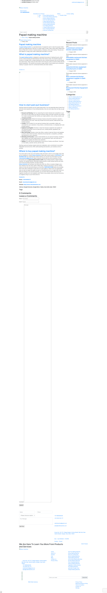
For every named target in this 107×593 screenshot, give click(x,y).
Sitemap (77, 588)
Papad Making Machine (48, 21)
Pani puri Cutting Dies (48, 30)
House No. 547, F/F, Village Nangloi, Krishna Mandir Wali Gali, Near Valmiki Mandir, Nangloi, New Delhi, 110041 (34, 562)
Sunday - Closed (58, 541)
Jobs (39, 15)
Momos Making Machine (49, 18)
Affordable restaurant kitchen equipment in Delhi (76, 58)
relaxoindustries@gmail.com (29, 182)
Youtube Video (63, 15)
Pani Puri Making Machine (49, 19)
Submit (21, 505)
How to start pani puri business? (34, 105)
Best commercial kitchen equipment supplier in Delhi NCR (75, 78)
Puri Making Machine (48, 25)
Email (20, 201)
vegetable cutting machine (74, 565)
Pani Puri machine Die (74, 100)
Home (34, 13)
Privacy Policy (54, 560)
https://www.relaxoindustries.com (32, 184)
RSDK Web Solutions (33, 582)
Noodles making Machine (75, 101)
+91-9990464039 (58, 515)
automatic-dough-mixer (73, 568)
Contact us (69, 13)
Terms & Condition (80, 585)
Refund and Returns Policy (82, 583)
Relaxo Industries (73, 107)
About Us (38, 13)
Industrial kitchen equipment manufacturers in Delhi (76, 68)
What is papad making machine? (34, 54)
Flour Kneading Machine (48, 28)
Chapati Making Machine (49, 27)
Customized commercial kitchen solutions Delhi (74, 49)
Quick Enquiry (23, 10)
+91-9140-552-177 (58, 518)
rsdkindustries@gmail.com (78, 2)
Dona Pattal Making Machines (50, 16)
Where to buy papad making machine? (37, 151)
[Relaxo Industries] (23, 7)
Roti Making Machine (74, 104)
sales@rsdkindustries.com (60, 525)
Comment (21, 502)
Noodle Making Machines (49, 22)
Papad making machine (30, 44)
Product (42, 13)
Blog (73, 13)
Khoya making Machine (74, 98)
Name (21, 198)
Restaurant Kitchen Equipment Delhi (77, 89)
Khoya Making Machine (48, 15)
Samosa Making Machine (49, 24)
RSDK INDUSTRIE (48, 167)
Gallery (58, 13)
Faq (39, 16)
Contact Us (21, 69)
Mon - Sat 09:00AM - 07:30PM (61, 538)
